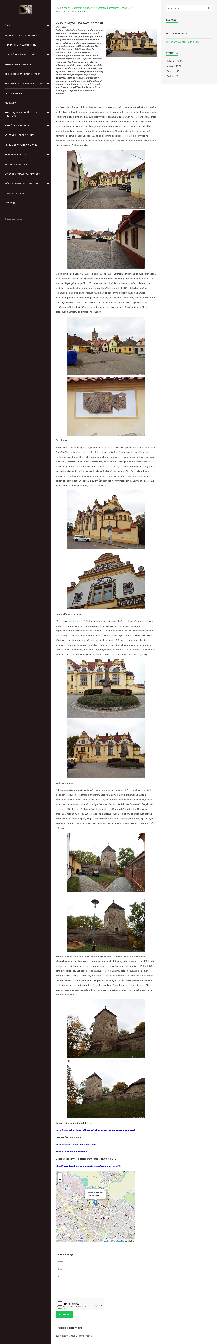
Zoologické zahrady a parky (23, 73)
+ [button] (60, 1175)
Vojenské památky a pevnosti (23, 173)
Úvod (8, 25)
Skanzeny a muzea (16, 154)
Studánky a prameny (18, 125)
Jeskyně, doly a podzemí (20, 54)
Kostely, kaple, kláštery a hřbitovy (21, 114)
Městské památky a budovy (21, 183)
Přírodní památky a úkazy (21, 144)
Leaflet (106, 1240)
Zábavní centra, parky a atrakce (25, 83)
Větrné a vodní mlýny (18, 164)
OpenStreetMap (118, 1240)
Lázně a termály (15, 93)
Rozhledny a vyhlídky (19, 64)
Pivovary (10, 103)
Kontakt (10, 202)
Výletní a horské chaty (19, 135)
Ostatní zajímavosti (17, 193)
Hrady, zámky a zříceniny (20, 44)
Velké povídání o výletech (21, 35)
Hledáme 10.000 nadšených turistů (182, 41)
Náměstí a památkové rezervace (113, 7)
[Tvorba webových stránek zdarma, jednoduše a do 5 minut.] (23, 219)
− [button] (60, 1180)
